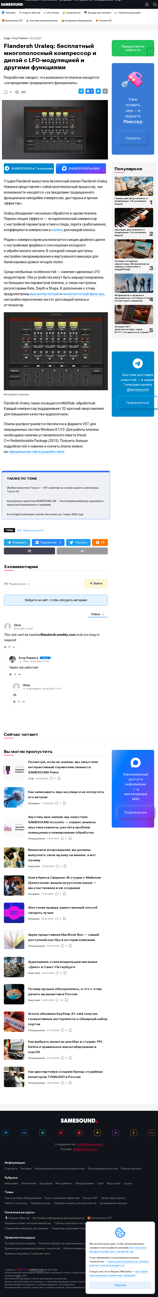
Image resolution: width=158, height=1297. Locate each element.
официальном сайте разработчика (36, 452)
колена (57, 230)
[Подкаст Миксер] (115, 1132)
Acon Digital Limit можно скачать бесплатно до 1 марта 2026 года (45, 514)
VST (20, 530)
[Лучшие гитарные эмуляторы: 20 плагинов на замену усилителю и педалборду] (134, 249)
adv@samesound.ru (85, 1149)
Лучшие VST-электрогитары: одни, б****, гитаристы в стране (132, 329)
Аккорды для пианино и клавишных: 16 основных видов (130, 232)
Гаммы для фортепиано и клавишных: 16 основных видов (131, 201)
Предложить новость (133, 48)
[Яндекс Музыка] (97, 1132)
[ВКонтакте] (24, 1132)
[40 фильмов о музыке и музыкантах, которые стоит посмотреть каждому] (134, 283)
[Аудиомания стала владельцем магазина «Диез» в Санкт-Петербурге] (14, 967)
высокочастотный (44, 294)
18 (61, 1000)
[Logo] (12, 4)
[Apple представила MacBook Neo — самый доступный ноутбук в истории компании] (14, 940)
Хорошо (120, 1285)
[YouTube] (60, 1132)
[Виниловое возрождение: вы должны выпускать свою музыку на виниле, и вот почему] (14, 857)
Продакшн (34, 803)
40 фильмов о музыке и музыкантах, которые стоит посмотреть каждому (133, 298)
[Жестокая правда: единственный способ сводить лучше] (14, 913)
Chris (17, 625)
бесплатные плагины (34, 530)
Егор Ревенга (20, 38)
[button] (81, 91)
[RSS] (152, 1132)
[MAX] (42, 1132)
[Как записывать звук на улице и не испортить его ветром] (14, 797)
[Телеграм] (6, 1132)
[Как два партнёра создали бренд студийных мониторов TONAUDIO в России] (14, 1077)
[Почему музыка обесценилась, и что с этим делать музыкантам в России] (14, 994)
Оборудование (36, 838)
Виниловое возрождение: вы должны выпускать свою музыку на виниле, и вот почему (62, 855)
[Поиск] (154, 4)
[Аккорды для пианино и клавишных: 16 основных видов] (134, 217)
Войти (97, 583)
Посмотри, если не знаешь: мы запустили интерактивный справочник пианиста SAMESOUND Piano (63, 767)
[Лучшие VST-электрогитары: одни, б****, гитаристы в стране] (134, 314)
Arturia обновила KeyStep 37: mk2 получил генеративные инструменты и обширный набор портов (68, 1019)
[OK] (133, 1132)
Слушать (132, 138)
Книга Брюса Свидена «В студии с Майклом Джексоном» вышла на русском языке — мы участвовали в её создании (64, 883)
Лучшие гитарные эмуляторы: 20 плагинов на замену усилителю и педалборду (132, 265)
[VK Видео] (79, 1132)
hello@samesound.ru (90, 1144)
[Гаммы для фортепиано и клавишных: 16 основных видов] (134, 186)
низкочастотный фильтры (83, 294)
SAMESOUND (37, 1270)
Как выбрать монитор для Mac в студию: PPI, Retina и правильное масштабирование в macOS (65, 1047)
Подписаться (137, 403)
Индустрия (34, 866)
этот (18, 1275)
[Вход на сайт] (148, 4)
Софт (7, 38)
